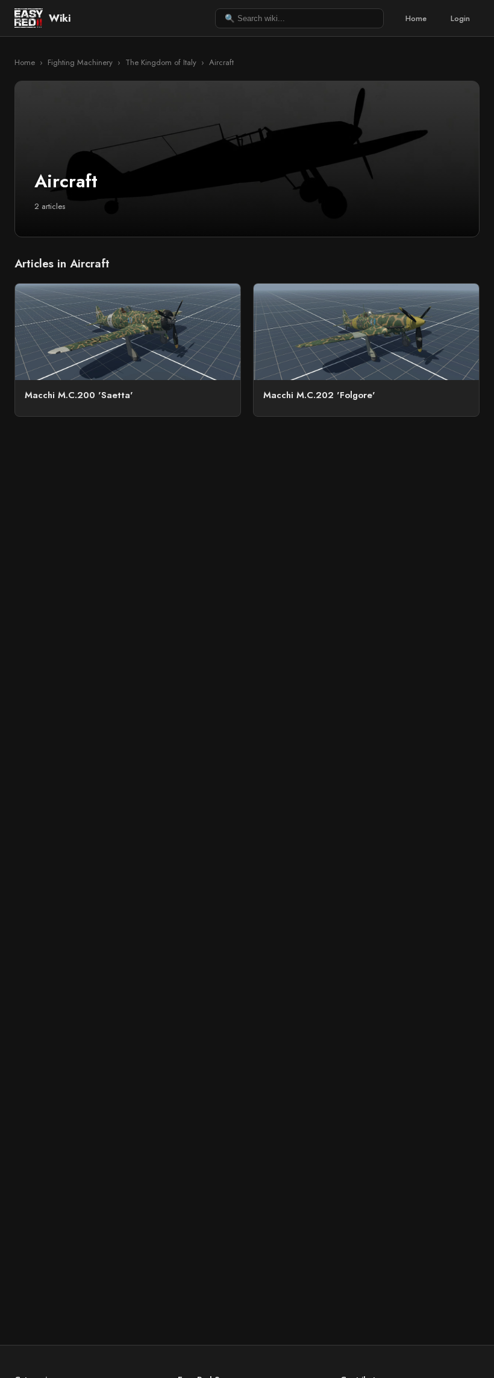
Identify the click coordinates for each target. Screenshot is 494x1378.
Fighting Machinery (80, 62)
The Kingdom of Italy (160, 62)
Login (460, 18)
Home (416, 18)
